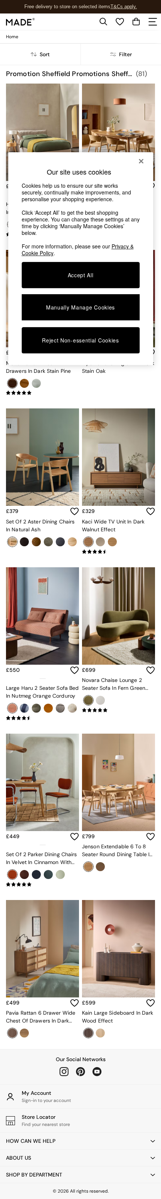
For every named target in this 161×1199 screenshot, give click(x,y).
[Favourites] (120, 21)
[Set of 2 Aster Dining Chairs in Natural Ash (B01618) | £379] (42, 457)
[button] (80, 1141)
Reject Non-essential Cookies (80, 340)
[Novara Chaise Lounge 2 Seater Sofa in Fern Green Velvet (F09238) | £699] (118, 616)
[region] (80, 258)
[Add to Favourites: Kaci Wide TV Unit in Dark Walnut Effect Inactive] (150, 511)
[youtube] (97, 1071)
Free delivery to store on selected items (67, 6)
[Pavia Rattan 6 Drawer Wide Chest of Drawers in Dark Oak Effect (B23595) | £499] (42, 948)
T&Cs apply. (123, 6)
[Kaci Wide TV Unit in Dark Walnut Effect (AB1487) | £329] (118, 457)
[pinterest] (80, 1071)
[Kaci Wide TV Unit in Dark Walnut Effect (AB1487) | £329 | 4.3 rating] (118, 552)
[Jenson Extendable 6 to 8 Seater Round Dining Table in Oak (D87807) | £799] (118, 782)
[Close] (141, 161)
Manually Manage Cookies (80, 307)
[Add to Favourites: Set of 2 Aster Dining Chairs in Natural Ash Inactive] (74, 511)
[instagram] (64, 1071)
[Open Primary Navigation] (152, 21)
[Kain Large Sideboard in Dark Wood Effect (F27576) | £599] (118, 948)
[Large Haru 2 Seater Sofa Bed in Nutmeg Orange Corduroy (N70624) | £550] (42, 616)
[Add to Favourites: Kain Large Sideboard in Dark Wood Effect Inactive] (150, 1003)
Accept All (81, 275)
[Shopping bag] (136, 21)
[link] (103, 21)
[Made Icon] (20, 21)
